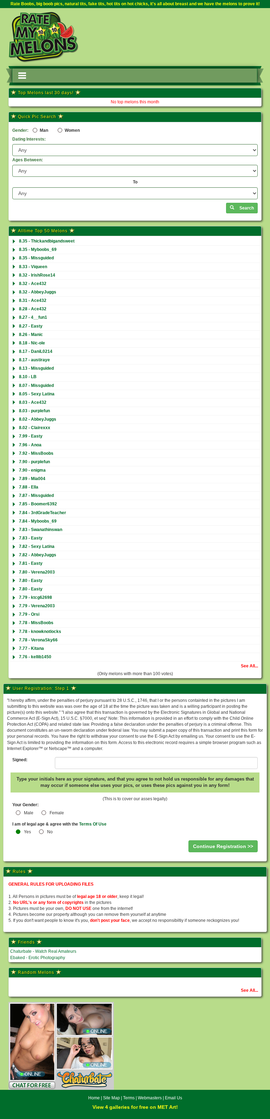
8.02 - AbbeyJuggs (37, 419)
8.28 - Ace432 (32, 308)
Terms (129, 1097)
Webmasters (150, 1097)
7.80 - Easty (31, 580)
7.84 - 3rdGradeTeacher (42, 512)
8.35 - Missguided (36, 258)
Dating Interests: (29, 139)
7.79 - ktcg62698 (35, 597)
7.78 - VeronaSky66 (38, 640)
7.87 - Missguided (36, 495)
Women (72, 130)
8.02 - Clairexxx (34, 427)
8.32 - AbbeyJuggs (37, 292)
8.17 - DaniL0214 (35, 351)
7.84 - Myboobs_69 (38, 521)
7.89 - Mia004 (32, 478)
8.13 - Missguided (36, 368)
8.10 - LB (28, 376)
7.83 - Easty (31, 538)
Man (43, 130)
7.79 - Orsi (29, 614)
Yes (27, 831)
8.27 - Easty (31, 326)
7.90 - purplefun (34, 461)
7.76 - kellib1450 (35, 656)
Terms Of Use (93, 824)
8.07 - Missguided (36, 385)
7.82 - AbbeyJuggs (37, 554)
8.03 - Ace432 (32, 402)
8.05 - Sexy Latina (36, 394)
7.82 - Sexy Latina (36, 546)
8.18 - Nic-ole (32, 343)
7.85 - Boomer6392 (38, 504)
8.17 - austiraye (34, 359)
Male (28, 812)
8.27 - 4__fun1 (33, 317)
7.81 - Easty (31, 563)
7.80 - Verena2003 (37, 572)
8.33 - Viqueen (33, 266)
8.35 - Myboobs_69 (38, 249)
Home (94, 1097)
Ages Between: (27, 159)
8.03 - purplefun (34, 410)
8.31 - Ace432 (32, 300)
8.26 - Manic (31, 334)
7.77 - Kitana (31, 648)
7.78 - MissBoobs (36, 622)
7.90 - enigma (32, 470)
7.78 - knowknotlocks (40, 631)
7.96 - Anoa (30, 444)
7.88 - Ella (28, 487)
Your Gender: (25, 804)
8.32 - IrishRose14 (37, 275)
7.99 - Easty (31, 436)
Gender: (20, 130)
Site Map (112, 1097)
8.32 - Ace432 (32, 283)
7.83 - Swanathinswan (40, 529)
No (50, 831)
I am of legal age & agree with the (59, 824)
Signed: (19, 759)
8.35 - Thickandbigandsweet (47, 241)
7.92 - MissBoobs (36, 453)
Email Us (173, 1097)
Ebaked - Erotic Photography (37, 957)
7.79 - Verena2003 (37, 605)
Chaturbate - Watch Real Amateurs (43, 951)
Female (57, 812)
